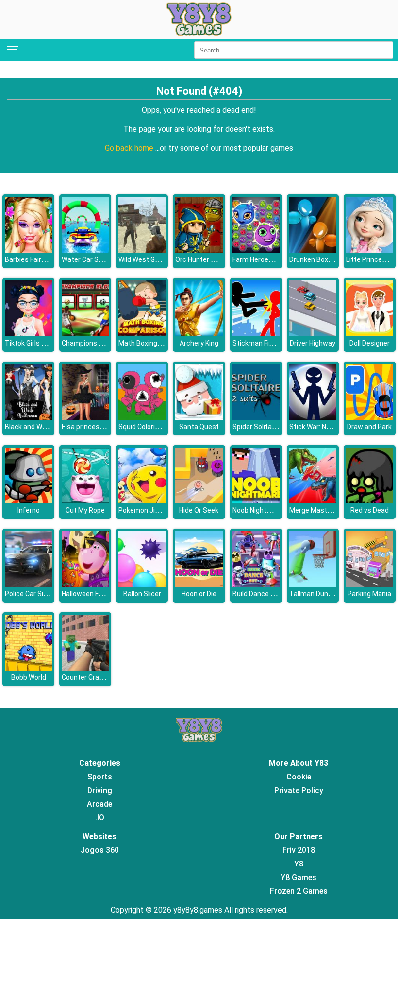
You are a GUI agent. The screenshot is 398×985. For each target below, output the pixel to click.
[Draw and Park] (369, 417)
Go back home (130, 148)
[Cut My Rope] (85, 501)
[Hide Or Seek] (198, 501)
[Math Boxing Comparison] (142, 333)
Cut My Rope (85, 510)
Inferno (28, 510)
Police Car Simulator (36, 594)
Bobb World (28, 677)
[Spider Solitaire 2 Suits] (256, 417)
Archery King (199, 343)
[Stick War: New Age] (312, 417)
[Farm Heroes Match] (256, 250)
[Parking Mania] (369, 584)
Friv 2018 (298, 850)
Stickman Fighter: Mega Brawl (278, 343)
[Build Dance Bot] (256, 584)
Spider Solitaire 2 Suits (267, 427)
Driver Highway (312, 343)
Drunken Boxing (313, 259)
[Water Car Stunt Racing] (85, 250)
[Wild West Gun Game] (142, 250)
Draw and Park (369, 427)
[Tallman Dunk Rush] (312, 584)
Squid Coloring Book (149, 427)
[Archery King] (198, 333)
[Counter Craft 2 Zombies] (85, 668)
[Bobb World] (28, 668)
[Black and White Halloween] (28, 417)
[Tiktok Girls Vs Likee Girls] (28, 333)
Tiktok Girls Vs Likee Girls (43, 343)
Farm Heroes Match (263, 259)
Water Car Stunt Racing (98, 259)
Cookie (298, 776)
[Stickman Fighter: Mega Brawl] (256, 333)
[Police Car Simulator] (28, 584)
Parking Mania (369, 594)
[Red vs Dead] (369, 501)
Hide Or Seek (198, 510)
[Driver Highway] (312, 333)
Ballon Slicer (142, 594)
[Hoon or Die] (198, 584)
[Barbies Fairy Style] (28, 250)
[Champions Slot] (85, 333)
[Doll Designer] (369, 333)
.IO (99, 817)
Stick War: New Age (319, 427)
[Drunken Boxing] (312, 250)
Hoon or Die (199, 594)
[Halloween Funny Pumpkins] (85, 584)
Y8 (298, 863)
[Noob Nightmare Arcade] (256, 501)
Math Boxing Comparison (157, 343)
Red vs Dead (369, 510)
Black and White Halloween (46, 427)
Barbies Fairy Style (33, 259)
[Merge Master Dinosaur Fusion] (312, 501)
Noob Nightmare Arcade (269, 510)
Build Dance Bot (257, 594)
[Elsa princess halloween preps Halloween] (85, 417)
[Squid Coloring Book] (142, 417)
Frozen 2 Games (299, 891)
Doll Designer (369, 343)
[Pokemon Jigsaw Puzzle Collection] (142, 501)
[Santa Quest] (198, 417)
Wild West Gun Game (150, 259)
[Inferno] (28, 501)
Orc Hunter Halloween (209, 259)
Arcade (99, 804)
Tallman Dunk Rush (319, 594)
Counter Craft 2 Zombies (100, 677)
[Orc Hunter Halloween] (198, 250)
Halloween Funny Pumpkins (104, 594)
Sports (99, 776)
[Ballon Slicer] (142, 584)
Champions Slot (86, 343)
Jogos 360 (100, 850)
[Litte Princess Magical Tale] (369, 250)
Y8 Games (298, 877)
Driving (99, 790)
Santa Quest (199, 427)
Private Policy (298, 790)
